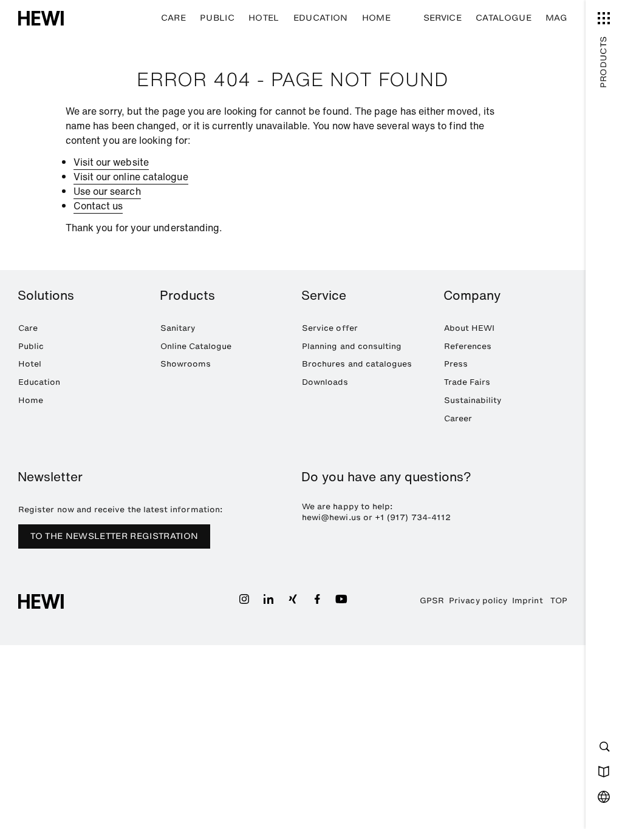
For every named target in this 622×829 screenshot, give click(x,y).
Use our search (107, 191)
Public (217, 18)
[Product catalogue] (604, 771)
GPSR (432, 600)
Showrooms (185, 363)
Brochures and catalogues (357, 363)
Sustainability (473, 399)
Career (458, 418)
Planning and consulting (352, 345)
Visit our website (111, 162)
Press (456, 363)
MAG (556, 18)
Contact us (98, 205)
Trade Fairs (467, 381)
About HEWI (469, 327)
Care (173, 18)
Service (442, 18)
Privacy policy (478, 600)
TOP (558, 600)
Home (376, 18)
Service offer (330, 327)
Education (320, 18)
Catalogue (503, 18)
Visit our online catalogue (130, 176)
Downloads (325, 381)
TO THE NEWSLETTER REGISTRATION (114, 536)
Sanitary (178, 327)
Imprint (527, 600)
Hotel (263, 18)
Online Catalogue (196, 345)
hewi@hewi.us (331, 517)
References (468, 345)
